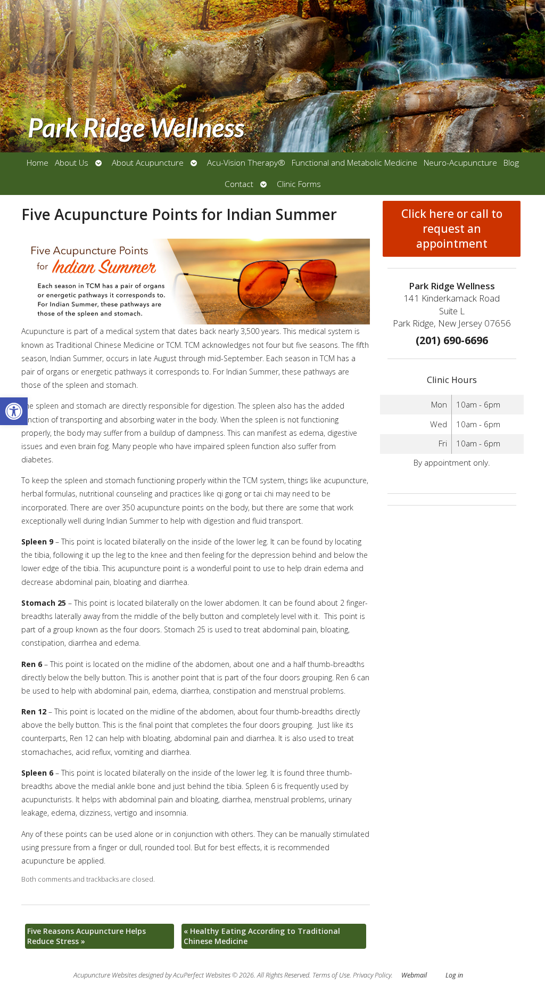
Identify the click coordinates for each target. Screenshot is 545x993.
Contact (239, 184)
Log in (454, 975)
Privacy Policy (372, 975)
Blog (511, 162)
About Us (71, 162)
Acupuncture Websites (105, 975)
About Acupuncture (148, 162)
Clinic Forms (299, 184)
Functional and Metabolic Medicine (354, 162)
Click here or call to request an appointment (451, 228)
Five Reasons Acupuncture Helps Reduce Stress (86, 936)
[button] (14, 411)
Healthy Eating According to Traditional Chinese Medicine (262, 936)
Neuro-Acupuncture (460, 162)
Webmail (414, 975)
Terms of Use (331, 975)
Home (37, 162)
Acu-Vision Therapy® (246, 162)
